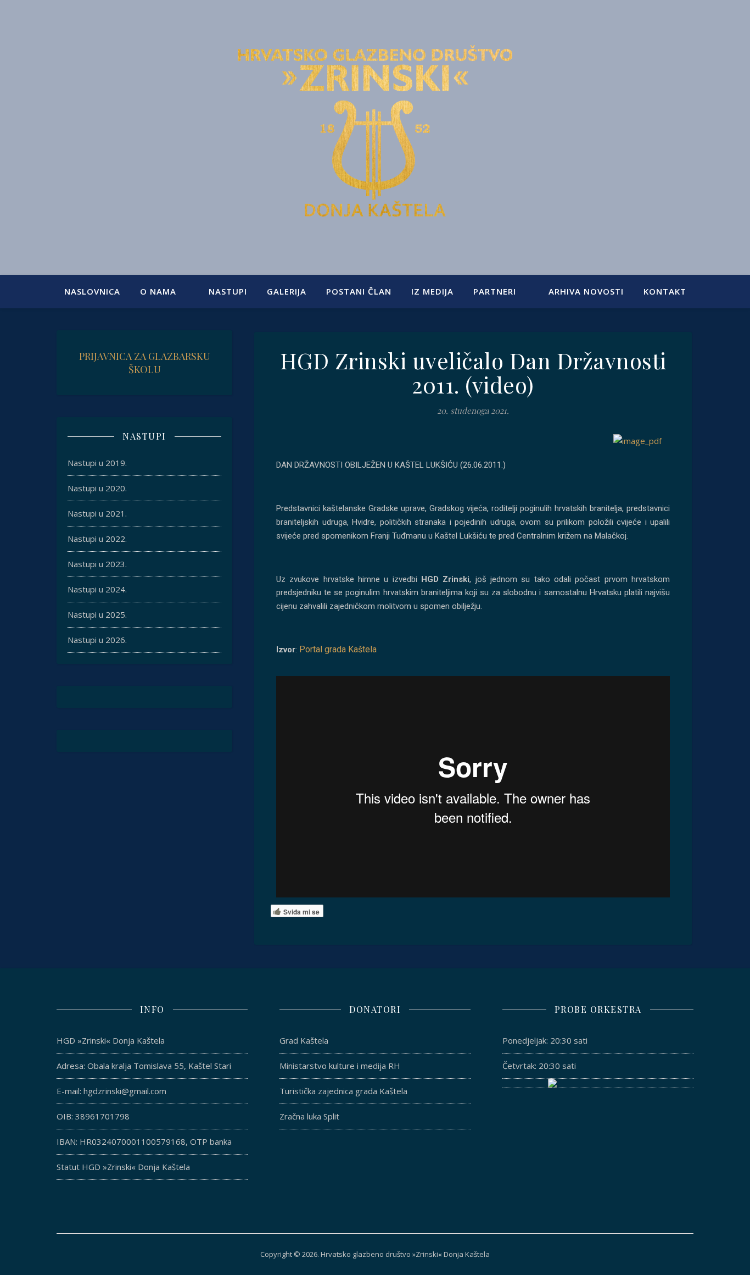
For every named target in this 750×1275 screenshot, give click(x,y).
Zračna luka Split (309, 1116)
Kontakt (664, 291)
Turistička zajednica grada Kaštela (343, 1090)
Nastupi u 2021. (97, 513)
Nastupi (228, 291)
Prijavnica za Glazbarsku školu (144, 363)
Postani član (358, 291)
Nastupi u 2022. (97, 538)
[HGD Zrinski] (375, 131)
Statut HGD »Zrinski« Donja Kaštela (123, 1166)
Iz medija (432, 291)
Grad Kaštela (303, 1040)
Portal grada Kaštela (338, 649)
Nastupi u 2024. (97, 589)
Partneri (494, 291)
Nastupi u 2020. (97, 488)
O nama (158, 291)
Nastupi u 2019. (97, 462)
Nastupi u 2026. (97, 639)
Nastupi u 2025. (97, 614)
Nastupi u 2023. (97, 563)
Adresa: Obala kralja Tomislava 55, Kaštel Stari (144, 1065)
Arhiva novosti (586, 291)
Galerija (286, 291)
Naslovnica (92, 291)
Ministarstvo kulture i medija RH (339, 1065)
